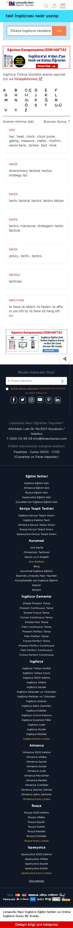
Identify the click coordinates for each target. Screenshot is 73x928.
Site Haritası (36, 881)
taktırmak (16, 300)
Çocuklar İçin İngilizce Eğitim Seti (36, 502)
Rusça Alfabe (36, 817)
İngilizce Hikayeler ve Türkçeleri (36, 692)
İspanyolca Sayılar (36, 864)
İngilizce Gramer (36, 701)
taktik (13, 164)
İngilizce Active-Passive (37, 715)
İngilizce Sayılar (36, 687)
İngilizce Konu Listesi (36, 739)
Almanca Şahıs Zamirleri (36, 794)
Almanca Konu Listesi (36, 799)
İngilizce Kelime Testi (36, 520)
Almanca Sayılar (36, 762)
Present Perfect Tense (36, 631)
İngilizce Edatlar (36, 711)
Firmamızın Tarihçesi (36, 552)
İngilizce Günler (36, 729)
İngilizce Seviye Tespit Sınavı (36, 515)
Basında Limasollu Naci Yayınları (36, 576)
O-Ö (27, 103)
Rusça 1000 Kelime (36, 813)
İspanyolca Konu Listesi (36, 873)
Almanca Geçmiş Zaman (36, 790)
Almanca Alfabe (36, 757)
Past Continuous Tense (36, 627)
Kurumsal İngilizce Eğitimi (36, 571)
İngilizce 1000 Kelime (36, 678)
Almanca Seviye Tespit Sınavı (36, 525)
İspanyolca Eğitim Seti (36, 497)
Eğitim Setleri (36, 476)
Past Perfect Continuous (36, 650)
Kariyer (36, 585)
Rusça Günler (36, 827)
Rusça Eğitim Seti (36, 493)
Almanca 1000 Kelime (37, 752)
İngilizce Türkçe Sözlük (36, 668)
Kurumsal (36, 540)
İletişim (36, 590)
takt (12, 130)
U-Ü (58, 105)
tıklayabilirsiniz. (26, 79)
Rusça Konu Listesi (37, 841)
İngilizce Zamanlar (37, 596)
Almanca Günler (36, 766)
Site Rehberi (36, 562)
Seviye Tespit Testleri (36, 508)
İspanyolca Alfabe (36, 859)
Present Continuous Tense (36, 608)
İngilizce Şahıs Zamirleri (36, 706)
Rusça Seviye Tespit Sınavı (36, 529)
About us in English (36, 557)
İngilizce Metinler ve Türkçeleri (36, 696)
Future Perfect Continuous (36, 655)
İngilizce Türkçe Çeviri (36, 673)
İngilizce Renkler (36, 734)
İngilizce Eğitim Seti (36, 483)
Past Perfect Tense (36, 636)
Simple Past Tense (36, 622)
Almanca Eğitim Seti (36, 488)
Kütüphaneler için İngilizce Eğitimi (36, 580)
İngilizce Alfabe (36, 682)
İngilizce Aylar (36, 725)
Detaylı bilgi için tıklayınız (36, 924)
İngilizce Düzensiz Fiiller (36, 720)
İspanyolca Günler (36, 868)
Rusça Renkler (37, 831)
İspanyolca (36, 847)
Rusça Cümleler (37, 836)
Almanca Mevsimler (36, 776)
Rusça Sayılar (36, 822)
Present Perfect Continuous (37, 646)
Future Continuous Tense (36, 617)
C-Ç (28, 90)
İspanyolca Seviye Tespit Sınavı (36, 534)
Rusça (36, 805)
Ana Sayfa (36, 548)
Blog (37, 566)
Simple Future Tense (36, 613)
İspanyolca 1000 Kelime (36, 854)
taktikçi (14, 274)
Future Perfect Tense (36, 641)
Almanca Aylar (36, 771)
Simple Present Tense (36, 603)
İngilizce (36, 661)
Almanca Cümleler (36, 785)
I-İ (26, 95)
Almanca (36, 745)
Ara (59, 31)
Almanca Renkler (36, 780)
